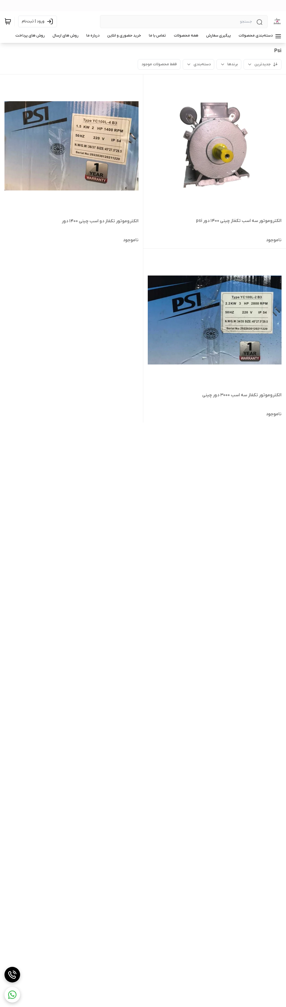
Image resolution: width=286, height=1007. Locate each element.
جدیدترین (262, 64)
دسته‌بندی (202, 64)
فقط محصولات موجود (159, 64)
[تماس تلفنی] (12, 974)
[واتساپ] (12, 995)
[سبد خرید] (7, 21)
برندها (232, 64)
